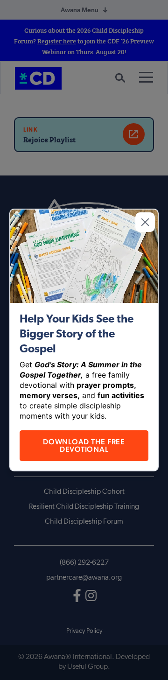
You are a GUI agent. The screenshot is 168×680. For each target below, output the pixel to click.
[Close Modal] (145, 222)
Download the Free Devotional (84, 445)
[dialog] (84, 340)
